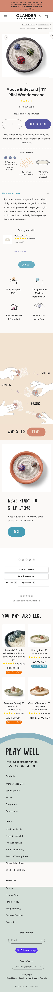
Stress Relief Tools (15, 863)
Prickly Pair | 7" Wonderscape (39, 652)
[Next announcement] (48, 6)
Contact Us (11, 922)
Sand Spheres (13, 790)
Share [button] (28, 265)
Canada (21, 978)
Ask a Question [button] (27, 576)
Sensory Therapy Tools (17, 856)
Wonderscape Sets (15, 783)
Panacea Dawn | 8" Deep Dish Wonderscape (14, 706)
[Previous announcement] (5, 6)
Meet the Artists (14, 829)
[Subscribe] (41, 940)
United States (12, 978)
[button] (6, 17)
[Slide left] (20, 83)
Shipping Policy (13, 908)
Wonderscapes (43, 25)
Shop (16, 532)
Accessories (12, 811)
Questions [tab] (26, 582)
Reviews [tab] (9, 582)
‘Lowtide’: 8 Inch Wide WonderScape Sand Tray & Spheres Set (14, 655)
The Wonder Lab (14, 842)
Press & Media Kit (14, 836)
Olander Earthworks (30, 987)
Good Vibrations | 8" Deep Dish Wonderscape (39, 706)
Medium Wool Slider (22, 236)
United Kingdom (32, 978)
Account (10, 888)
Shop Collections (28, 25)
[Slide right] (33, 83)
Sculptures (11, 804)
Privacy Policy (13, 895)
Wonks (9, 797)
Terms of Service (14, 915)
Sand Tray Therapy (15, 849)
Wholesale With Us (15, 870)
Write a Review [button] (27, 569)
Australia (43, 978)
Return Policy (12, 901)
